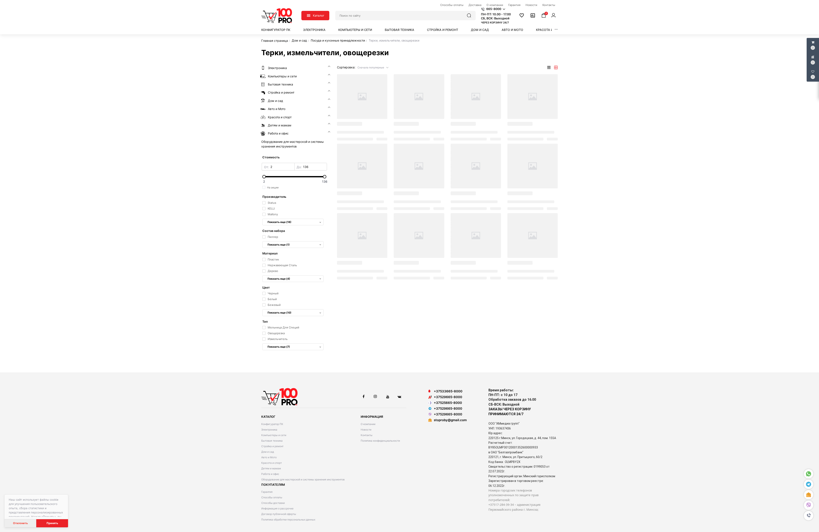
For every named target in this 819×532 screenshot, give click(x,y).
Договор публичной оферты (278, 514)
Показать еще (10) (279, 312)
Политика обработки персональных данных (288, 519)
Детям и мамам (271, 468)
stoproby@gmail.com (450, 420)
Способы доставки (273, 503)
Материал (269, 253)
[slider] (294, 177)
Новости (366, 429)
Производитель (274, 196)
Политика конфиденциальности (380, 440)
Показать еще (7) (278, 346)
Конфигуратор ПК (275, 30)
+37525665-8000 (448, 403)
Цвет (266, 287)
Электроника (314, 30)
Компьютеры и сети (355, 30)
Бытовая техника (399, 30)
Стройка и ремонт (442, 30)
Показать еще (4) (278, 278)
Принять (52, 523)
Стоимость (271, 157)
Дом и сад (480, 30)
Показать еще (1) (278, 244)
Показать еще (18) (279, 222)
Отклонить (20, 523)
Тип (265, 321)
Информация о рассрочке (277, 508)
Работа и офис (270, 474)
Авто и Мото (512, 30)
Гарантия (267, 491)
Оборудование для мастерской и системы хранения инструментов (303, 479)
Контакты (366, 435)
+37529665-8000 (448, 397)
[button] (808, 515)
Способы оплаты (271, 497)
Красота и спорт (550, 30)
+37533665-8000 (448, 391)
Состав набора (273, 231)
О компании (368, 424)
